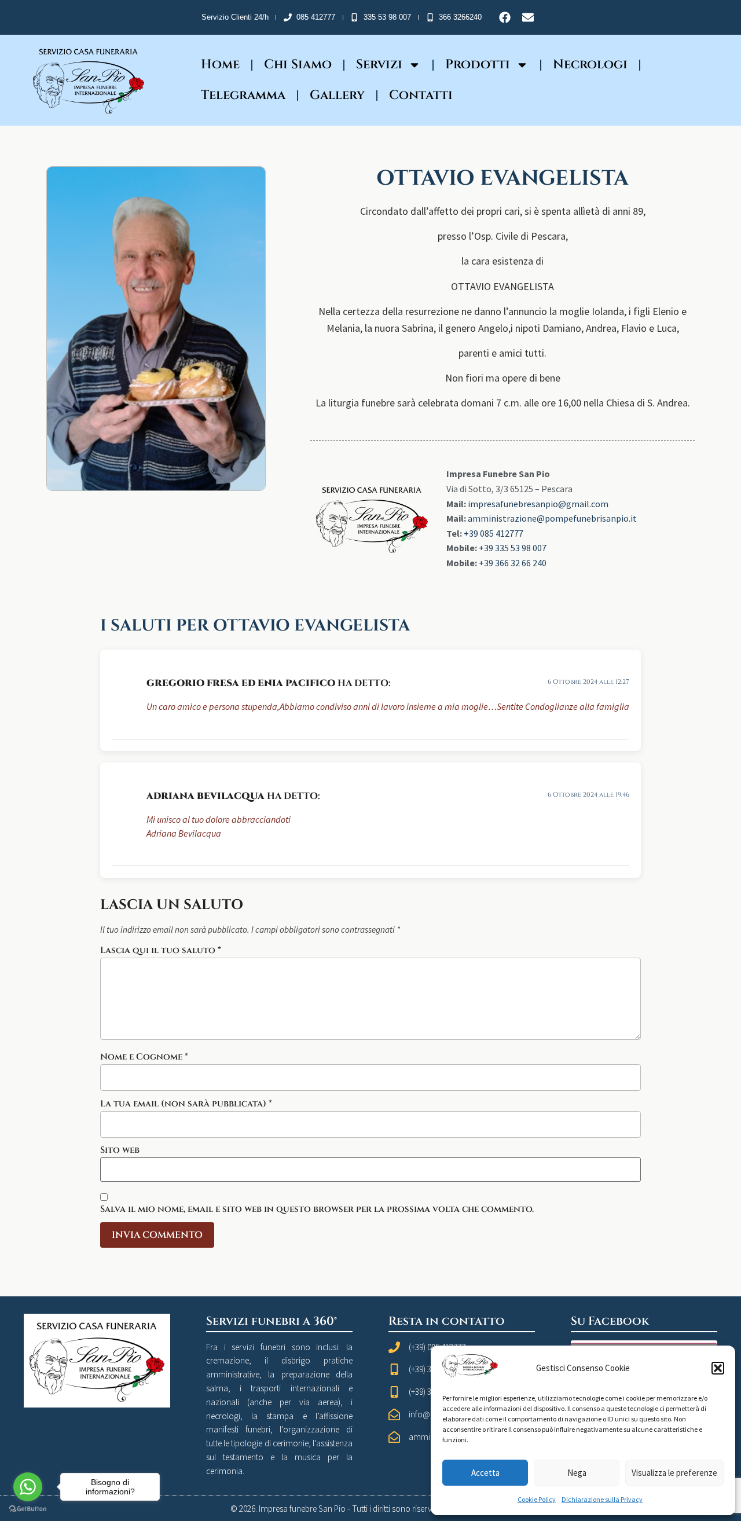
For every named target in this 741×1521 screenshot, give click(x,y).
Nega (576, 1472)
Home (220, 64)
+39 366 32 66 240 (512, 563)
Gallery (337, 95)
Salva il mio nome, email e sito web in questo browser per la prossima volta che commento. (317, 1209)
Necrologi (590, 64)
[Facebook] (504, 17)
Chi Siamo (298, 64)
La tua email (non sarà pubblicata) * (186, 1103)
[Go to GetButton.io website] (27, 1509)
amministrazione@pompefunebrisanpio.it (552, 518)
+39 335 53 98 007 (512, 548)
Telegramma (243, 95)
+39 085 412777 (493, 533)
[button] (718, 1368)
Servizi (379, 64)
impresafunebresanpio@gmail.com (538, 504)
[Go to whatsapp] (27, 1486)
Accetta (485, 1472)
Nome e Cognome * (144, 1057)
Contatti (421, 95)
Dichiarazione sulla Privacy (602, 1499)
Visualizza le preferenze (674, 1472)
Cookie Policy (537, 1499)
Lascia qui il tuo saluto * (160, 950)
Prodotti (477, 64)
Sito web (120, 1150)
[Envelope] (528, 17)
